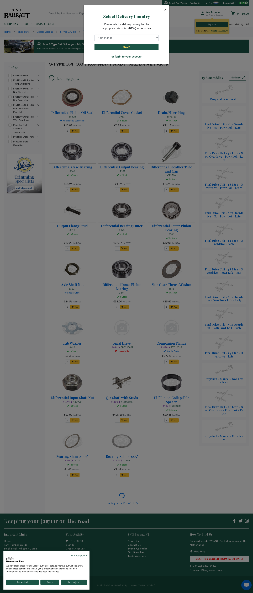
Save (126, 47)
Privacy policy (79, 555)
